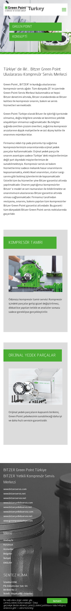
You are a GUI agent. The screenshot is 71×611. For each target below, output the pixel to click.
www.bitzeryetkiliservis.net (17, 507)
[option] (35, 26)
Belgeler (7, 553)
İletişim (7, 558)
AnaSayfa (8, 540)
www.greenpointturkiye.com (18, 520)
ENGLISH (7, 562)
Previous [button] (4, 32)
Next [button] (67, 32)
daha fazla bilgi (26, 608)
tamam (57, 600)
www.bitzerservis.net (14, 493)
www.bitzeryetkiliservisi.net (17, 516)
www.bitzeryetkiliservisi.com (18, 511)
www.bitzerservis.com (15, 489)
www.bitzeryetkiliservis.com (18, 502)
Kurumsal (8, 544)
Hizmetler (8, 549)
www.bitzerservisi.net (14, 498)
